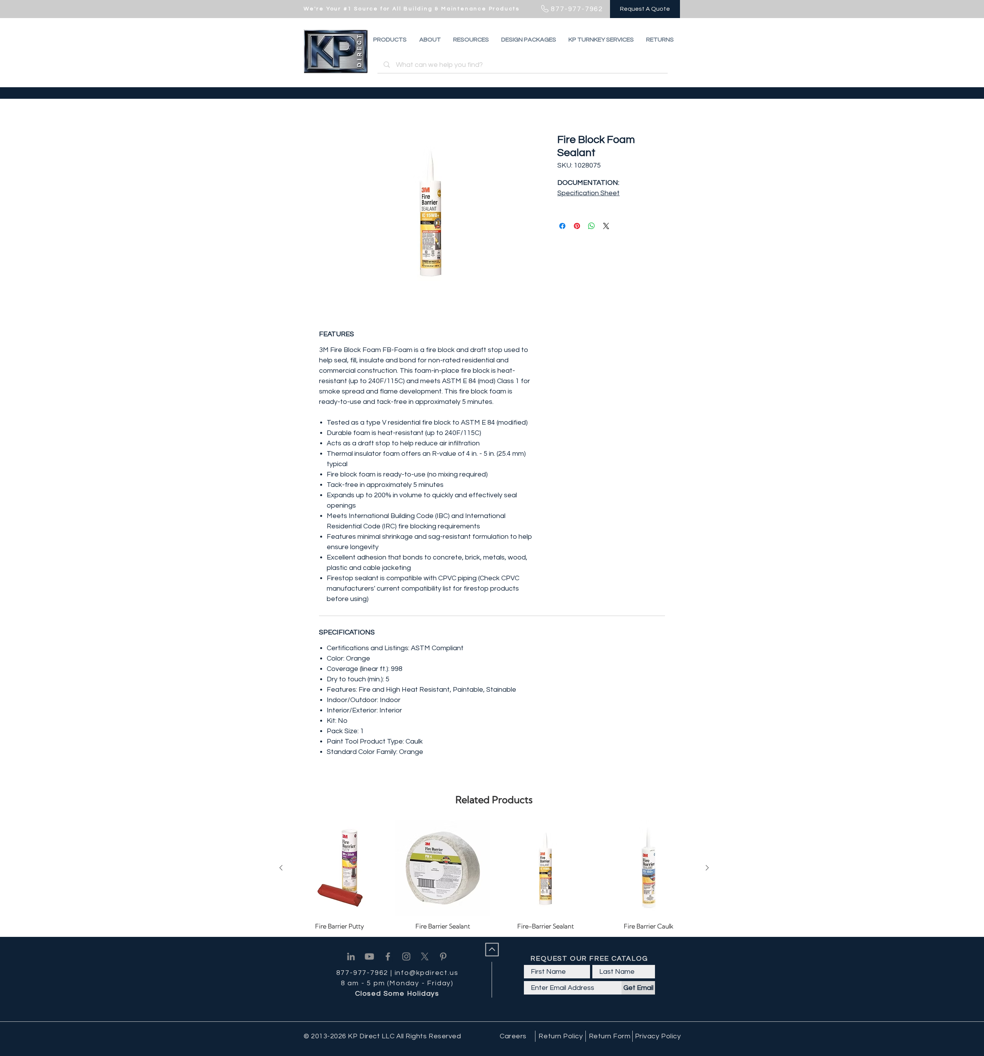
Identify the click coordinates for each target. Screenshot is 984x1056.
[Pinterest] (443, 956)
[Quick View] (339, 868)
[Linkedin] (351, 956)
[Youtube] (369, 956)
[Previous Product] (281, 867)
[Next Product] (707, 867)
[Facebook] (387, 956)
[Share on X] (606, 226)
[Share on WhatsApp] (591, 226)
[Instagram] (406, 956)
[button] (660, 40)
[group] (494, 875)
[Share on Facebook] (562, 226)
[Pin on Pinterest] (577, 226)
